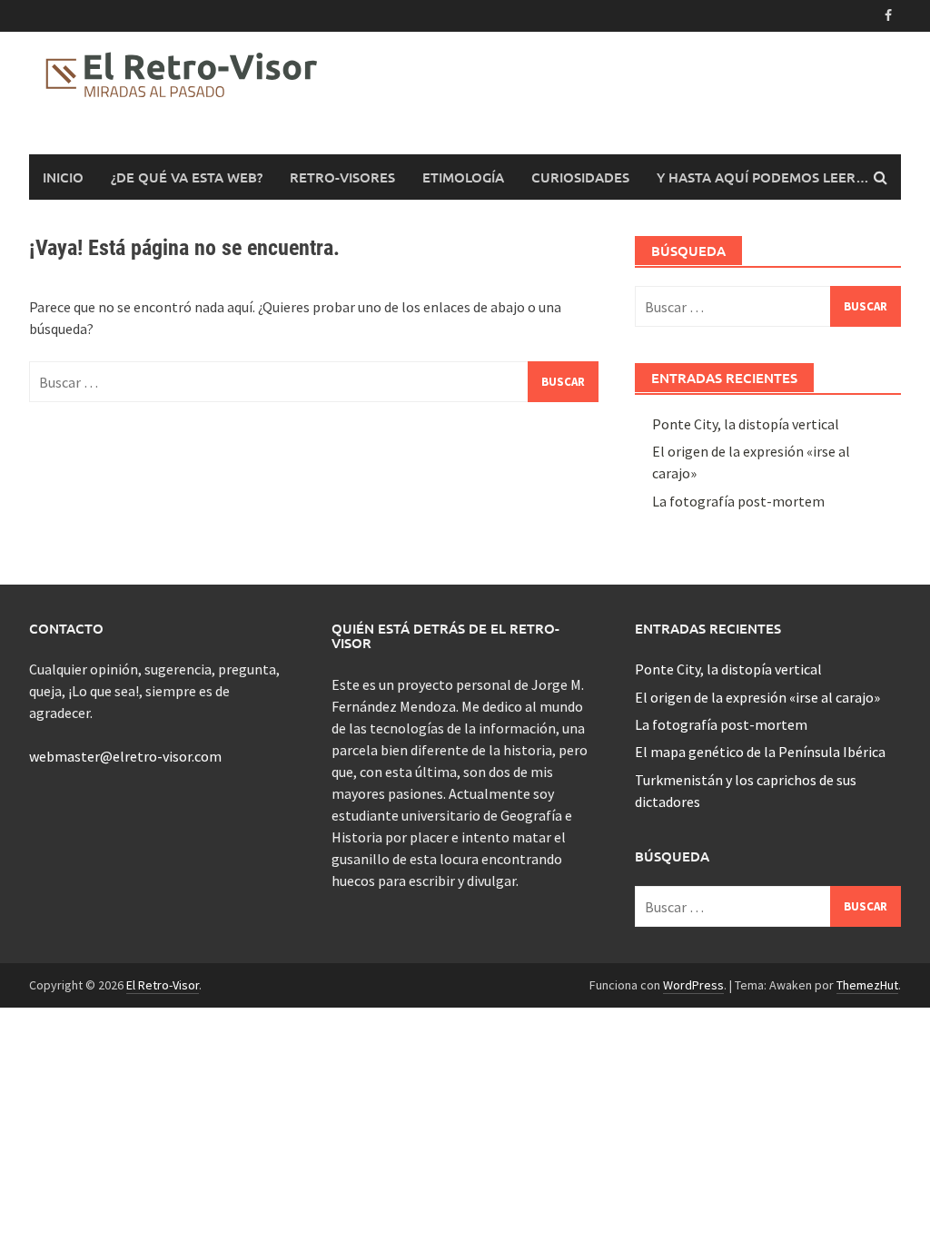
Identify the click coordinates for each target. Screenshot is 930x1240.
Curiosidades (580, 177)
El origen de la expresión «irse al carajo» (757, 697)
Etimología (463, 177)
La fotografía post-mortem (738, 501)
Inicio (63, 177)
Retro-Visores (342, 177)
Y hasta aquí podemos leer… (763, 177)
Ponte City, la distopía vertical (745, 424)
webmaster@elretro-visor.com (125, 756)
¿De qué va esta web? (186, 177)
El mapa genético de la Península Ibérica (760, 752)
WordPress (693, 985)
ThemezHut (867, 985)
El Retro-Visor (162, 985)
